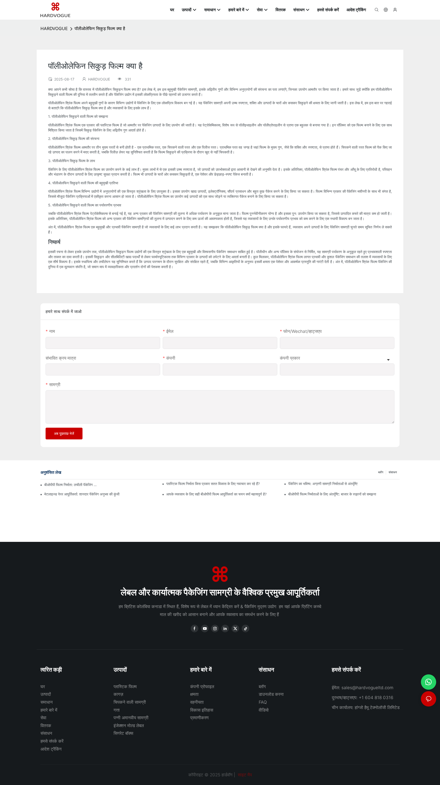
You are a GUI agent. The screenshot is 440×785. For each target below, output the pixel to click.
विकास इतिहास (201, 710)
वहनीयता (197, 702)
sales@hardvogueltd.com (367, 687)
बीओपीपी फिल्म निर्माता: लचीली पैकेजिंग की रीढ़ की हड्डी (71, 484)
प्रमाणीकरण (199, 717)
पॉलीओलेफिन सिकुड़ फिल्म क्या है (100, 28)
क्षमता (194, 694)
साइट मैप (244, 774)
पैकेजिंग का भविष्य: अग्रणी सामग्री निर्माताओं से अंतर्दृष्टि (323, 483)
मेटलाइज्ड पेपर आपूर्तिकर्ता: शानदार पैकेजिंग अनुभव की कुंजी (81, 494)
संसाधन (393, 472)
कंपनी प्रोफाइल (202, 686)
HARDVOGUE (54, 28)
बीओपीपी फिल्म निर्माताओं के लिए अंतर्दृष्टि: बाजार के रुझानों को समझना (332, 494)
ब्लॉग (380, 472)
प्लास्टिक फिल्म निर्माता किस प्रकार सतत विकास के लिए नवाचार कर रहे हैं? (213, 483)
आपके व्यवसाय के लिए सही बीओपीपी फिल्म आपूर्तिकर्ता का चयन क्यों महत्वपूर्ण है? (216, 494)
